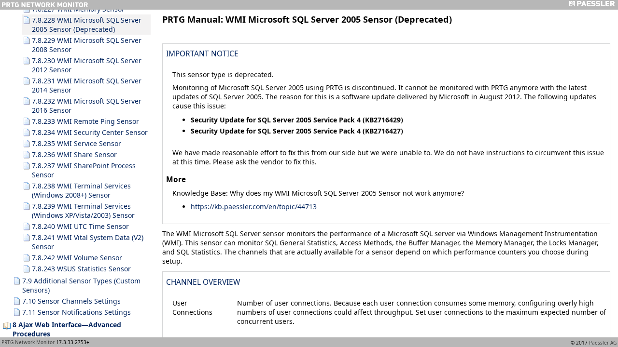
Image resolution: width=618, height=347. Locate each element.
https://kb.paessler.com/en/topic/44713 (254, 206)
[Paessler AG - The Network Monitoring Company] (592, 4)
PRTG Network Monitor (28, 342)
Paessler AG (603, 342)
